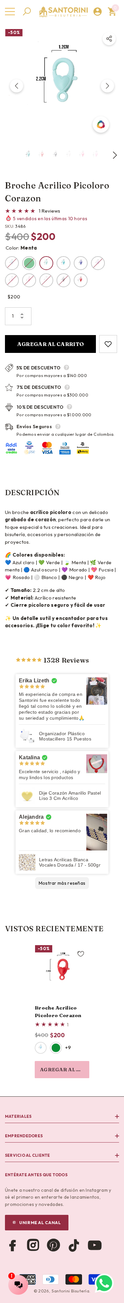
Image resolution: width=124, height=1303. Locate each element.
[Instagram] (33, 1245)
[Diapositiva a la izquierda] (16, 85)
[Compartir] (109, 38)
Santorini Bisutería (70, 1290)
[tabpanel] (62, 1011)
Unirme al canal (40, 1222)
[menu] (10, 12)
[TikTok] (74, 1245)
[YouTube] (94, 1245)
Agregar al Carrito (50, 344)
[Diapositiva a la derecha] (107, 85)
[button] (27, 12)
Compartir (109, 38)
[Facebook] (12, 1245)
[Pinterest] (53, 1245)
